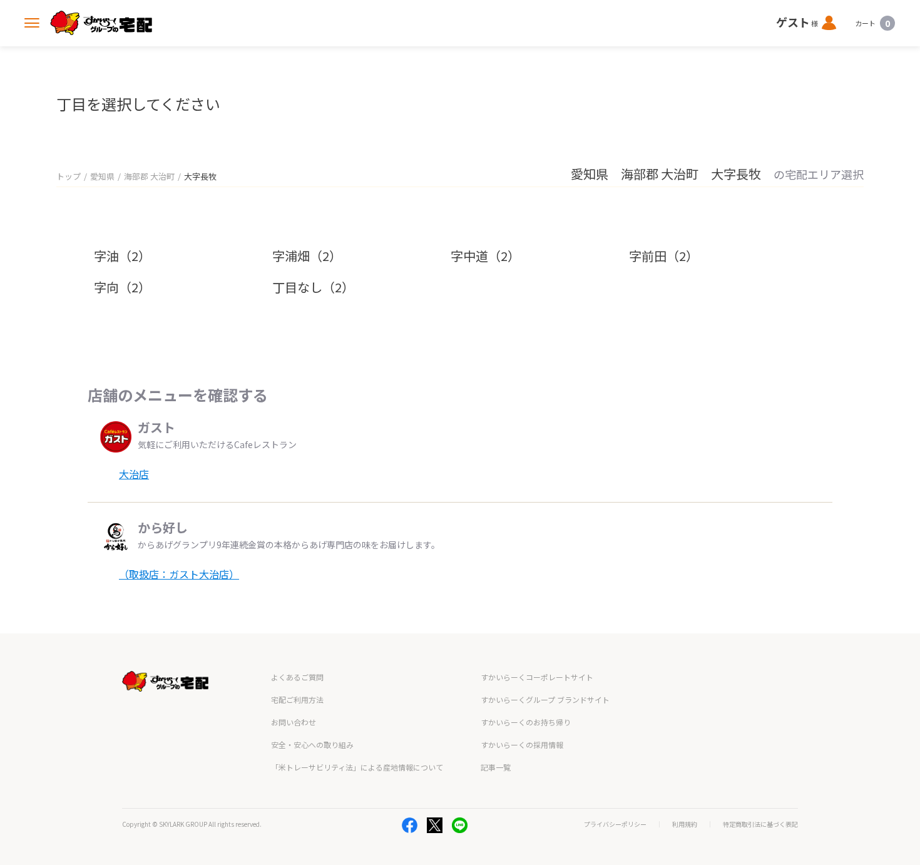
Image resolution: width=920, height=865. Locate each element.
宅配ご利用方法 (297, 699)
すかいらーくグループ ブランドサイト (545, 699)
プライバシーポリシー (615, 824)
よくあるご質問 (297, 677)
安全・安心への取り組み (312, 744)
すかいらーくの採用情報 (522, 744)
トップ (68, 176)
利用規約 (684, 824)
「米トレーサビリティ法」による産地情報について (357, 767)
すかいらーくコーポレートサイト (537, 677)
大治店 (134, 473)
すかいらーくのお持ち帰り (526, 722)
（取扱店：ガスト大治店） (179, 573)
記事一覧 (496, 767)
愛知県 (102, 176)
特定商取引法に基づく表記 (760, 824)
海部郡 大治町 (149, 176)
